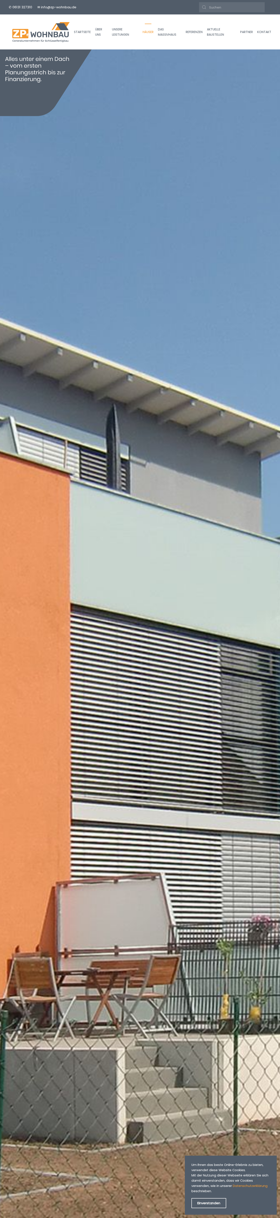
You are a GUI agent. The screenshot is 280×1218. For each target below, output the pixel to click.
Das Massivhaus (167, 32)
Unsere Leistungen (120, 32)
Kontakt (264, 32)
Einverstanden (208, 1203)
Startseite (82, 32)
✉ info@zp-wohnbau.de (56, 7)
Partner (246, 32)
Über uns (98, 32)
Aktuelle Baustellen (215, 32)
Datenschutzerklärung (250, 1186)
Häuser (148, 32)
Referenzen (194, 32)
